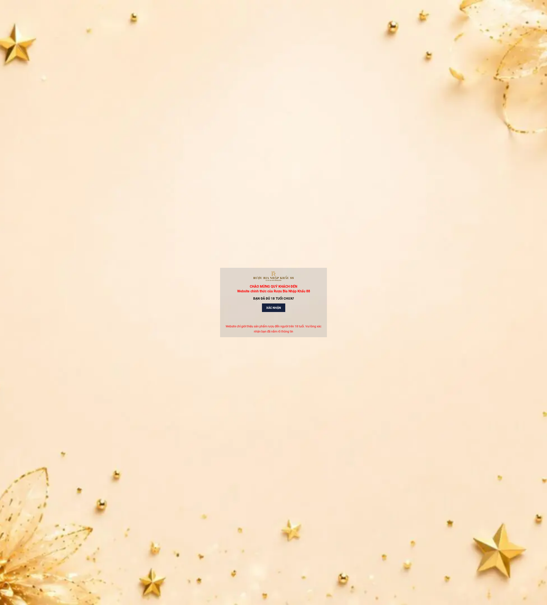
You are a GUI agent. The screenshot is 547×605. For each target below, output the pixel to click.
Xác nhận (273, 307)
